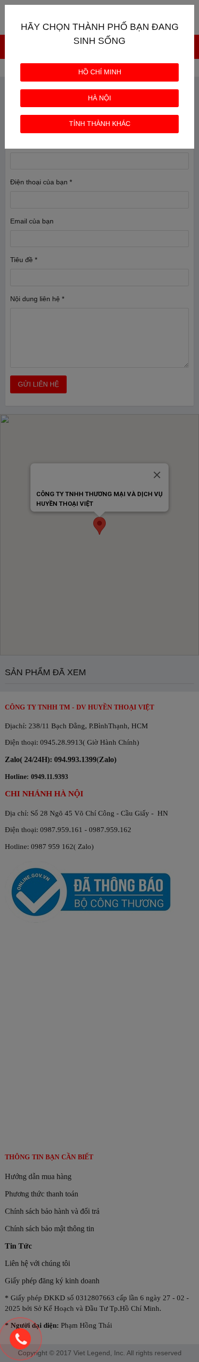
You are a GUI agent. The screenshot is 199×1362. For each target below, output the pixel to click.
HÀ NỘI (99, 98)
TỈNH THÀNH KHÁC (99, 123)
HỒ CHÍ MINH (99, 72)
